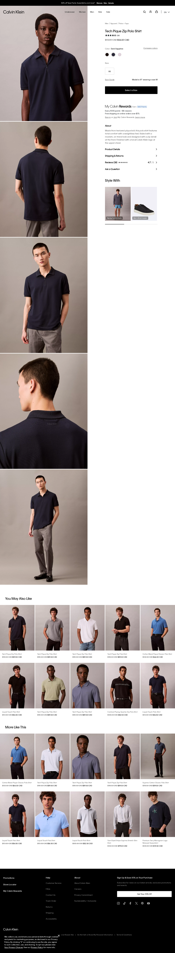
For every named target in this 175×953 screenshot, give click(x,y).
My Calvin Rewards (12, 891)
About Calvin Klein (82, 883)
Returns (49, 907)
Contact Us (50, 895)
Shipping (49, 913)
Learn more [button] (140, 117)
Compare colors (150, 48)
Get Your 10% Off (144, 894)
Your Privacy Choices (13, 947)
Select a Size (131, 90)
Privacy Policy (37, 947)
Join (115, 117)
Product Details (112, 149)
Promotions (8, 878)
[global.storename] (13, 12)
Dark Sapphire (117, 48)
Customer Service (53, 883)
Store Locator (9, 884)
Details (121, 3)
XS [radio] (109, 71)
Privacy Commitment (83, 895)
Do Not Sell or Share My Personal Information (95, 935)
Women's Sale (102, 3)
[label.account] (150, 11)
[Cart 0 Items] (156, 11)
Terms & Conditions (124, 935)
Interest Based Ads (66, 935)
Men (107, 23)
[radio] (107, 54)
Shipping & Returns (114, 155)
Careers (77, 889)
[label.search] (144, 11)
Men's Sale (113, 3)
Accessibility (51, 919)
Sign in (108, 117)
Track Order (51, 901)
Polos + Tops (124, 23)
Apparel (113, 23)
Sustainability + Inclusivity (85, 901)
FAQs (48, 889)
